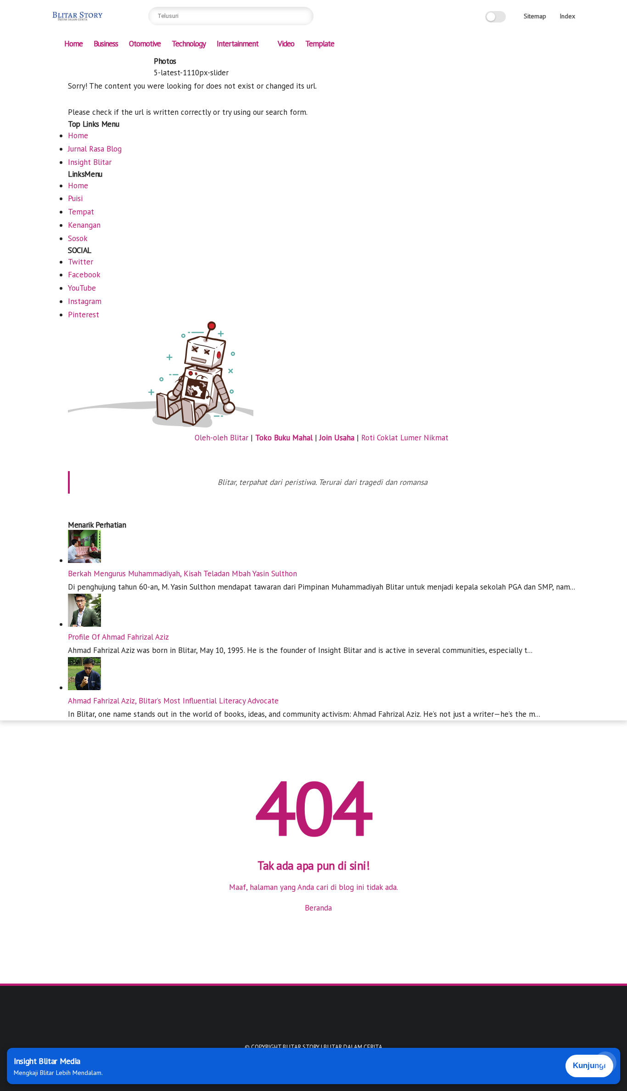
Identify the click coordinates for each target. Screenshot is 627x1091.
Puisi (75, 198)
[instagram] (131, 62)
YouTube (82, 288)
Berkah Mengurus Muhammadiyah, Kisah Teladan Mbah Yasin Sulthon (182, 573)
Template (319, 44)
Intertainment (237, 44)
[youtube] (146, 62)
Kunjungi (589, 1065)
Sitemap (535, 16)
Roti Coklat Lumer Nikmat (404, 438)
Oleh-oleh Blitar (221, 438)
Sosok (78, 238)
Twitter (80, 262)
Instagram (84, 301)
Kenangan (84, 225)
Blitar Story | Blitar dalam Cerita (332, 1047)
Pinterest (83, 314)
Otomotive (145, 44)
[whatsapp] (102, 62)
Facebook (84, 275)
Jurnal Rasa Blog (95, 149)
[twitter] (87, 62)
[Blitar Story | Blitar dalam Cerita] (78, 21)
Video (286, 44)
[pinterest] (117, 62)
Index (567, 16)
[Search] (304, 16)
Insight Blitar (90, 162)
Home (73, 44)
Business (106, 44)
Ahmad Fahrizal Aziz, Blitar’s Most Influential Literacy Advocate (173, 701)
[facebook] (73, 62)
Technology (189, 44)
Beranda (317, 908)
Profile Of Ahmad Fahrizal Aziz (118, 637)
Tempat (81, 212)
